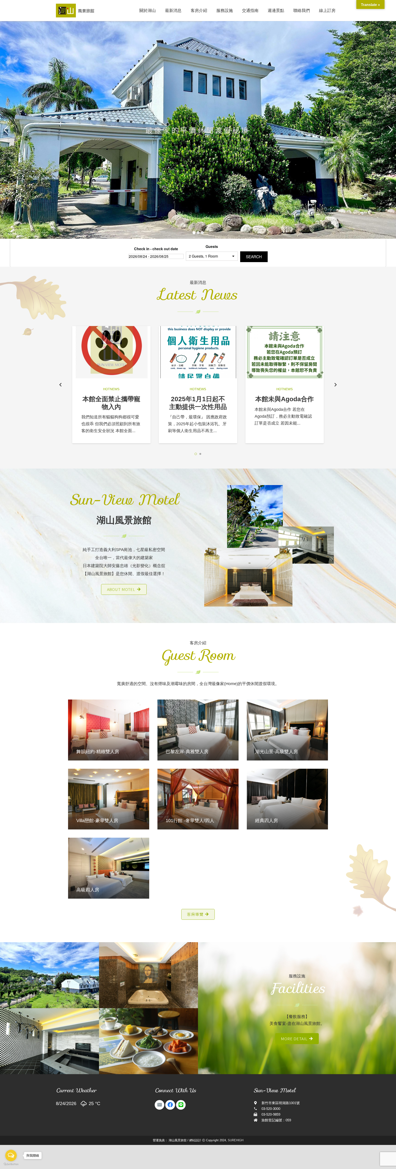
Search (254, 256)
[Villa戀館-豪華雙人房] (108, 799)
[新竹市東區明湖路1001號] (258, 1103)
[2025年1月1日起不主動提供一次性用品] (198, 352)
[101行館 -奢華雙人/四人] (198, 799)
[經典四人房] (287, 799)
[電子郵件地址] (159, 1105)
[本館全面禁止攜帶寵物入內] (111, 352)
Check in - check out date (156, 248)
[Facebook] (170, 1105)
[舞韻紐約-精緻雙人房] (108, 730)
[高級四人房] (108, 868)
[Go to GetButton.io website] (11, 1164)
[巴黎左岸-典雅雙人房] (198, 730)
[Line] (181, 1105)
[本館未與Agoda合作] (284, 352)
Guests (212, 246)
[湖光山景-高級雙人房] (287, 730)
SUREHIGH (235, 1140)
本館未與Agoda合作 (284, 399)
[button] (195, 454)
